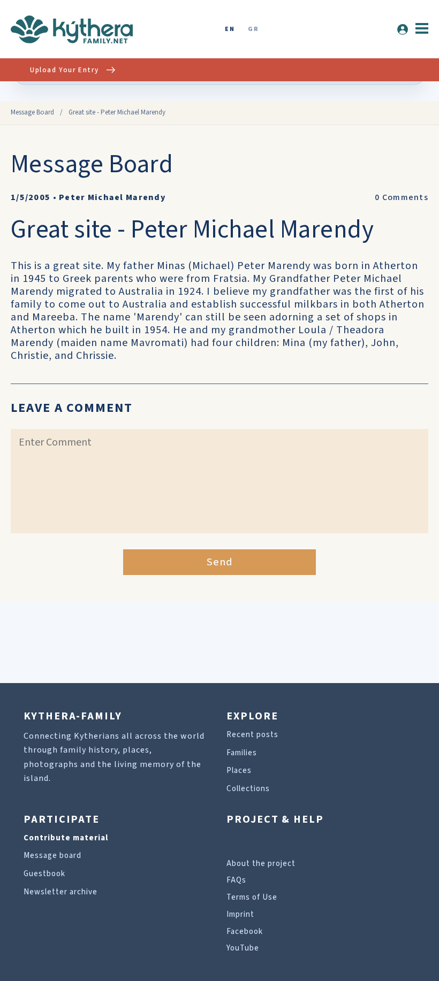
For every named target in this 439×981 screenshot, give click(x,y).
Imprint (240, 914)
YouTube (242, 948)
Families (241, 752)
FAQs (236, 880)
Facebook (244, 931)
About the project (261, 863)
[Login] (402, 29)
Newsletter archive (60, 892)
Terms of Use (251, 897)
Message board (52, 855)
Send (220, 562)
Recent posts (252, 734)
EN (229, 29)
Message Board (32, 112)
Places (239, 770)
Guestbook (44, 873)
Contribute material (66, 838)
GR (253, 29)
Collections (248, 788)
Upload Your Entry (64, 70)
